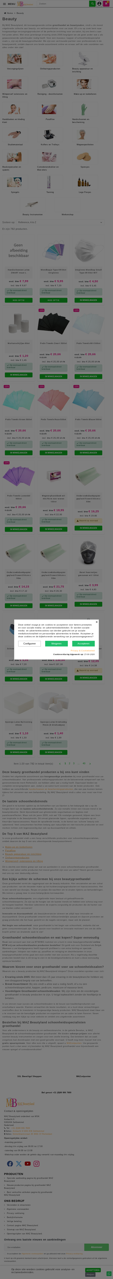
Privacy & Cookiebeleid (83, 650)
